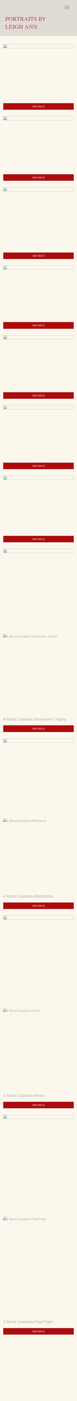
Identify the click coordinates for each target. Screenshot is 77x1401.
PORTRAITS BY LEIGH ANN (25, 22)
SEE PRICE (38, 106)
